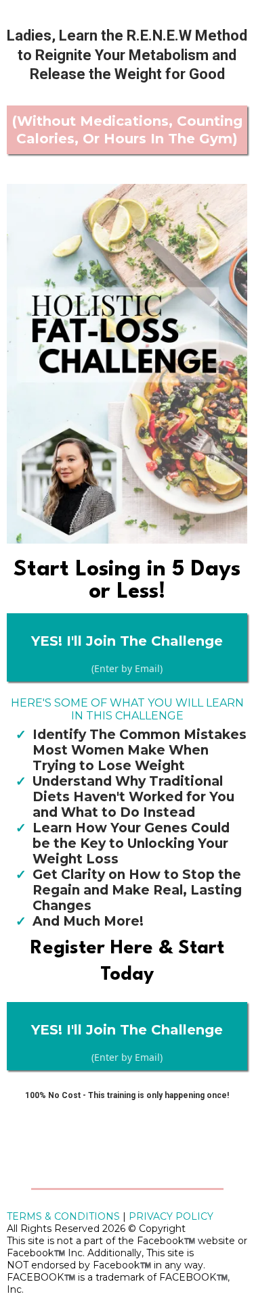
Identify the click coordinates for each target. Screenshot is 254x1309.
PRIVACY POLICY (171, 1216)
